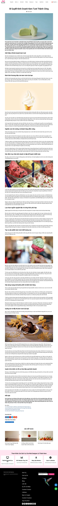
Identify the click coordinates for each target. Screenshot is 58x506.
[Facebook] (25, 504)
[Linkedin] (23, 504)
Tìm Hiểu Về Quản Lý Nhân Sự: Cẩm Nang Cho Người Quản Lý (18, 406)
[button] (6, 417)
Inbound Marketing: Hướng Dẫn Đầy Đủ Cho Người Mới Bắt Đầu (18, 408)
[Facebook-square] (35, 504)
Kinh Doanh (29, 11)
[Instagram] (29, 504)
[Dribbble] (31, 504)
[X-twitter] (27, 504)
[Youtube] (33, 504)
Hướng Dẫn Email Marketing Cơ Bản (12, 409)
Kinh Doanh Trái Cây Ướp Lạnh (44, 443)
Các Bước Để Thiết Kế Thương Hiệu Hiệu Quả (14, 410)
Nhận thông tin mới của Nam (42, 472)
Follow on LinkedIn (9, 422)
